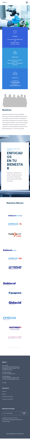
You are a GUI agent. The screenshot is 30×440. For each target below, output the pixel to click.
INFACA (4, 2)
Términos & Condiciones (7, 402)
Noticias (4, 397)
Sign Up (24, 417)
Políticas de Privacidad (7, 400)
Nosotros (4, 395)
